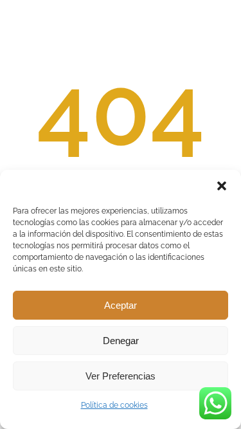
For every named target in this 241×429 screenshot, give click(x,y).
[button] (221, 185)
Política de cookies (114, 405)
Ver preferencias (120, 375)
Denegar (121, 340)
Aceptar (120, 305)
